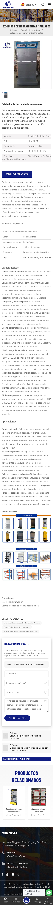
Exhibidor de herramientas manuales (29, 664)
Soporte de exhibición (30, 30)
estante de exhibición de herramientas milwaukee (20, 631)
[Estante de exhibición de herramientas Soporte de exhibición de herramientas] (14, 797)
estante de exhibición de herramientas (16, 627)
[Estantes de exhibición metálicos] (39, 797)
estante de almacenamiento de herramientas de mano (22, 623)
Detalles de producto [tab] (17, 174)
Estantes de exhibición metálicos (38, 810)
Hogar (15, 30)
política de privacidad (13, 894)
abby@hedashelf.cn (17, 867)
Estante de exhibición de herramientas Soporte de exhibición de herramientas (14, 810)
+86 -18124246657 (16, 856)
